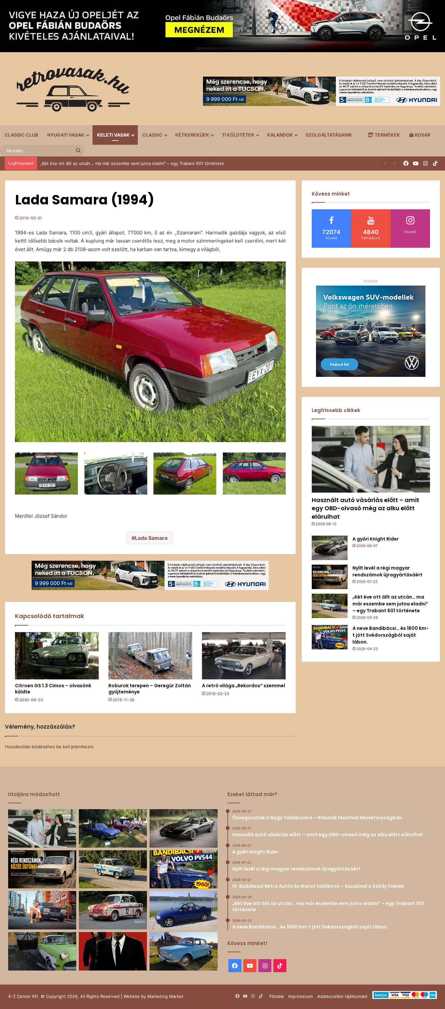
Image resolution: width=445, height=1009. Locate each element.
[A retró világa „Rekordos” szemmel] (244, 655)
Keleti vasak (113, 135)
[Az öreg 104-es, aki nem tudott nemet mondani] (42, 910)
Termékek (387, 135)
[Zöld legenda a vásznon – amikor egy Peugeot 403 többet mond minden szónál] (113, 951)
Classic (152, 135)
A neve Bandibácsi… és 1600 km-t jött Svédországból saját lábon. (106, 163)
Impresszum (300, 996)
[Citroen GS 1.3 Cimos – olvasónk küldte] (57, 655)
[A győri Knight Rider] (330, 548)
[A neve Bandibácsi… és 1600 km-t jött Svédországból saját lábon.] (330, 637)
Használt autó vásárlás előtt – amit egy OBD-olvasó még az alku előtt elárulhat (365, 508)
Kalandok (280, 135)
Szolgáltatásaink (329, 135)
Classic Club (21, 135)
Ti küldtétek (238, 135)
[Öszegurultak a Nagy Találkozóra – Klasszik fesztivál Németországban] (113, 828)
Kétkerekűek (192, 135)
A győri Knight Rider (375, 539)
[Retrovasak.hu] (70, 92)
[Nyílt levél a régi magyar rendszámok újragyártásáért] (330, 577)
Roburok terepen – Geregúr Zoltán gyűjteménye (149, 688)
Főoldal (276, 996)
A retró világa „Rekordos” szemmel (243, 685)
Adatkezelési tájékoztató (342, 996)
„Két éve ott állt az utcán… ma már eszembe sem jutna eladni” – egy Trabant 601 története (390, 604)
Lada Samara (151, 538)
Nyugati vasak (65, 135)
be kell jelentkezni (74, 746)
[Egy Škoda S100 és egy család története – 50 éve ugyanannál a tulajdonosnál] (184, 951)
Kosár (422, 135)
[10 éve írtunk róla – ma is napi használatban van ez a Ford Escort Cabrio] (184, 910)
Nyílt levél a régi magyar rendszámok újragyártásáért (387, 571)
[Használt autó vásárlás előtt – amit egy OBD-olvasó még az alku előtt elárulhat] (371, 459)
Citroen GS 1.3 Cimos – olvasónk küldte (53, 688)
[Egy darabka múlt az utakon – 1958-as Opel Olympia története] (42, 951)
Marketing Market (165, 996)
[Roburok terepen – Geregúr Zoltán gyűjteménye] (150, 655)
